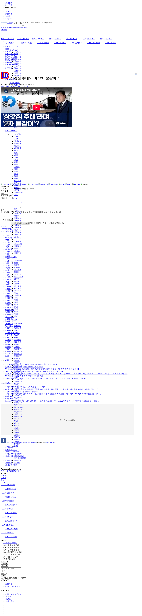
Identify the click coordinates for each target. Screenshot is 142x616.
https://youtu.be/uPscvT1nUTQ (14, 86)
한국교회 (17, 253)
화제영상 (17, 141)
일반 (16, 302)
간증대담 (17, 69)
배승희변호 (9, 310)
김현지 (26, 27)
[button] (3, 227)
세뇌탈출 (17, 340)
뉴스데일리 (18, 407)
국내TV (17, 251)
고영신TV (18, 396)
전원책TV (9, 298)
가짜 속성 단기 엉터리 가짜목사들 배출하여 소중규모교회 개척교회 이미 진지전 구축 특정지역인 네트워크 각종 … (53, 394)
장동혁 (15, 27)
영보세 (17, 330)
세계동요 (17, 143)
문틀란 (8, 349)
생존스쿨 (17, 286)
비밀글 (6, 212)
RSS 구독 (9, 5)
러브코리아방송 (16, 323)
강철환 (8, 286)
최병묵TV (9, 296)
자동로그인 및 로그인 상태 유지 (14, 578)
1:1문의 (17, 463)
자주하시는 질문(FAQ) (14, 594)
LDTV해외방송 (16, 134)
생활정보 (17, 225)
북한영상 (17, 216)
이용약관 (8, 449)
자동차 (17, 281)
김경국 (17, 428)
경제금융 (17, 220)
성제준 (8, 351)
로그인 (8, 12)
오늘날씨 (17, 59)
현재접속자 (9, 601)
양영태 (17, 384)
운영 (16, 307)
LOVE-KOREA (89, 39)
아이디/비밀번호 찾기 (13, 586)
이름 (4, 191)
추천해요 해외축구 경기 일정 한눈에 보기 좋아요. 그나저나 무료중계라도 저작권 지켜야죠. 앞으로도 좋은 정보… (52, 401)
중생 (16, 309)
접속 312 (8, 19)
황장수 (17, 430)
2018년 (17, 136)
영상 (16, 150)
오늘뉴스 (17, 57)
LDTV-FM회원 (110, 43)
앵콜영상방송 (15, 83)
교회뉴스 (17, 62)
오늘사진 (17, 55)
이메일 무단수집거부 (13, 454)
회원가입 (8, 14)
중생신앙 (17, 71)
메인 (7, 49)
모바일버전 (9, 465)
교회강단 (17, 64)
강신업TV (18, 349)
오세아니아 (18, 192)
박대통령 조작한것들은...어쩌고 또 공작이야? (25, 387)
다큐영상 (17, 146)
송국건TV (18, 354)
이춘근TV (18, 405)
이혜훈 (21, 27)
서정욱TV (18, 351)
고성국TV (18, 382)
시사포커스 (18, 423)
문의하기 (8, 463)
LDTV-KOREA (55, 39)
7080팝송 (17, 241)
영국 (16, 164)
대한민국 (17, 213)
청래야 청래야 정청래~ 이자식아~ (21, 392)
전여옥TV (18, 356)
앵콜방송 (17, 328)
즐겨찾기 (8, 3)
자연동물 (17, 148)
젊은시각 (17, 425)
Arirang (10, 23)
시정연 (17, 333)
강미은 (8, 284)
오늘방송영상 (15, 50)
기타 (16, 195)
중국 (16, 169)
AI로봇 (17, 267)
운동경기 (17, 248)
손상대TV (9, 282)
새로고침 (26, 223)
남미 (16, 176)
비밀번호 (6, 196)
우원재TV (18, 412)
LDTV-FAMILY (106, 39)
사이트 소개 (10, 447)
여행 (16, 305)
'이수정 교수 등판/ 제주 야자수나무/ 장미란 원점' (24, 376)
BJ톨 (16, 446)
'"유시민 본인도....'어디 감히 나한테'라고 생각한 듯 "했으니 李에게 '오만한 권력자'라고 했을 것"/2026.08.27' (47, 378)
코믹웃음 (17, 237)
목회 (16, 300)
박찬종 (8, 303)
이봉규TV (18, 409)
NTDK (16, 444)
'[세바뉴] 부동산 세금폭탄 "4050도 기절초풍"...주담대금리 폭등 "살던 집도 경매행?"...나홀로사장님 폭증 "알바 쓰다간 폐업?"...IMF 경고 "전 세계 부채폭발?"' (66, 374)
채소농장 (17, 293)
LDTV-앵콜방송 (23, 39)
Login (3, 575)
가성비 (17, 272)
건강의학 (17, 227)
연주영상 (17, 232)
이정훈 (8, 277)
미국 (16, 162)
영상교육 (17, 274)
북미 (16, 174)
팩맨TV (17, 358)
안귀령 (9, 27)
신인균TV (9, 275)
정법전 (17, 335)
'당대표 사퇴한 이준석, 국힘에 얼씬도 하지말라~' (24, 367)
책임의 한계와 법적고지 (14, 456)
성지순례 (17, 295)
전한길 (8, 300)
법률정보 (17, 218)
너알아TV (18, 398)
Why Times (18, 416)
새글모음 (8, 599)
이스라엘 (17, 181)
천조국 (17, 344)
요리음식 (17, 234)
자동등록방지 (8, 220)
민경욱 (17, 421)
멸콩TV (17, 437)
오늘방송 (17, 326)
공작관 (17, 435)
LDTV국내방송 (60, 43)
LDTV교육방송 (16, 260)
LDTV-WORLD (11, 131)
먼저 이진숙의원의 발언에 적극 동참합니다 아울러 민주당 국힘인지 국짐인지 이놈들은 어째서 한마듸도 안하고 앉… (52, 389)
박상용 (3, 27)
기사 (16, 157)
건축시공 (17, 288)
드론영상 (17, 279)
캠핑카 (17, 284)
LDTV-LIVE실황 (11, 46)
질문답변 (17, 460)
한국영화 (17, 246)
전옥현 (17, 418)
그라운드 (17, 342)
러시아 (17, 167)
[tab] (71, 485)
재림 (16, 314)
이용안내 (8, 460)
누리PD (17, 361)
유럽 (16, 178)
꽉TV (16, 337)
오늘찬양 (17, 66)
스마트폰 (17, 270)
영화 (16, 153)
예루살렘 (17, 183)
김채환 (17, 347)
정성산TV (18, 414)
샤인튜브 (17, 363)
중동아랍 (17, 185)
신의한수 (8, 279)
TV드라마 (18, 244)
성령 (16, 311)
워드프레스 (18, 277)
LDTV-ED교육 (11, 257)
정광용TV (18, 402)
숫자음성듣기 (16, 223)
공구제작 (17, 291)
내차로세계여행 (20, 458)
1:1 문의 (8, 596)
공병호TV (9, 289)
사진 (16, 155)
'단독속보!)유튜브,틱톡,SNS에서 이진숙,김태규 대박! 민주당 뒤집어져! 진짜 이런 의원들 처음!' (42, 369)
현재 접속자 (10, 543)
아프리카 (17, 190)
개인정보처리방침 (12, 451)
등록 (2, 210)
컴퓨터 (17, 265)
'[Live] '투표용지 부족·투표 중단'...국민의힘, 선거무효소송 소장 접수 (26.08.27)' (35, 371)
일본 (16, 171)
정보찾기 (8, 16)
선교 (16, 160)
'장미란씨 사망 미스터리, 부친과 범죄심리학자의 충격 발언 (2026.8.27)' (32, 364)
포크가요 (17, 239)
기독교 (17, 298)
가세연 (17, 432)
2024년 (17, 139)
